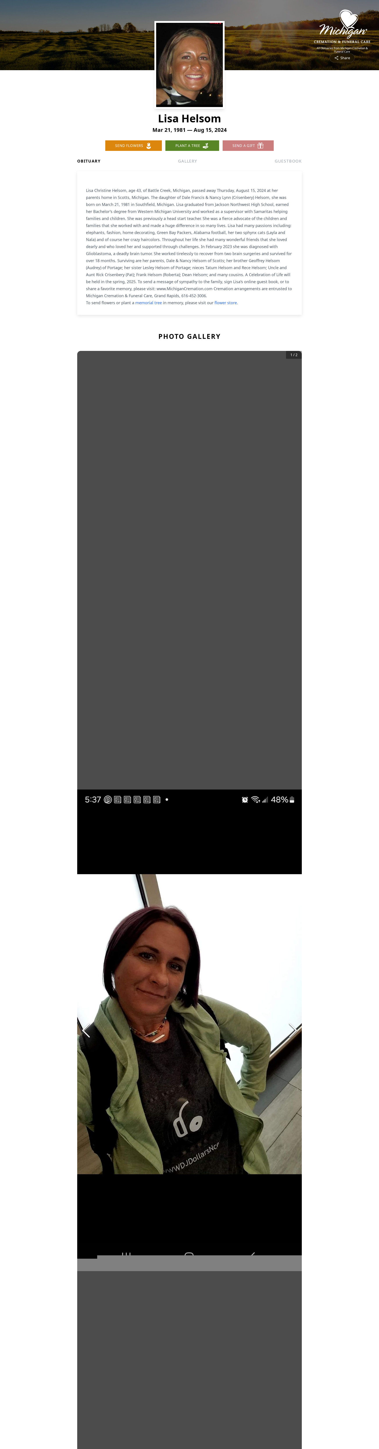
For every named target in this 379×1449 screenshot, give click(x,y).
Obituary (88, 161)
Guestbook (288, 161)
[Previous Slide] (86, 1030)
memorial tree (148, 302)
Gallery (187, 161)
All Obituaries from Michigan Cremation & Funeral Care (342, 50)
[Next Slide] (293, 1030)
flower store (226, 302)
